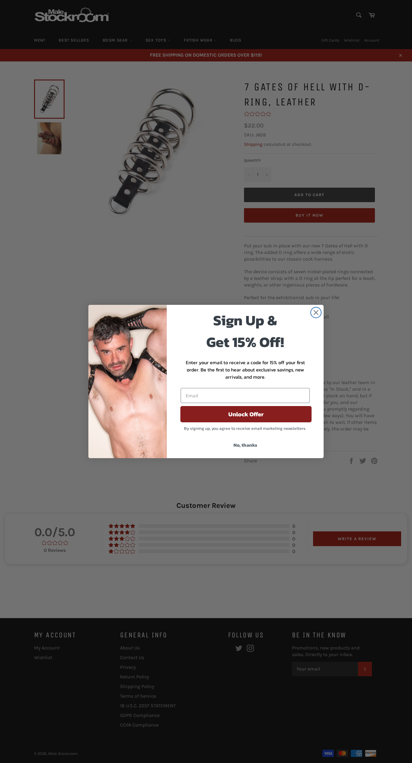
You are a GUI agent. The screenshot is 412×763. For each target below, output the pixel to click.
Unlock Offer (246, 414)
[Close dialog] (316, 312)
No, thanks (245, 445)
